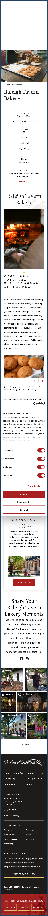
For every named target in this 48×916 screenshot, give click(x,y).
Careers (30, 784)
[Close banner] (45, 896)
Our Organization (34, 778)
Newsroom (9, 784)
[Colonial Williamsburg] (24, 766)
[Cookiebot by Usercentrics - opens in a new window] (34, 404)
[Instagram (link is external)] (27, 658)
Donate (37, 907)
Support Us (8, 830)
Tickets (10, 907)
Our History (9, 778)
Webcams (30, 839)
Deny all (24, 510)
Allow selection (24, 502)
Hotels (24, 907)
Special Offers (9, 834)
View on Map (24, 181)
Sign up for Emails (24, 874)
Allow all (24, 494)
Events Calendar (10, 839)
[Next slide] (43, 381)
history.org (8, 844)
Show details (34, 486)
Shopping (30, 834)
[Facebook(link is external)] (21, 658)
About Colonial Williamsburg (19, 772)
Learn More (24, 582)
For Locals (30, 830)
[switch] (41, 459)
